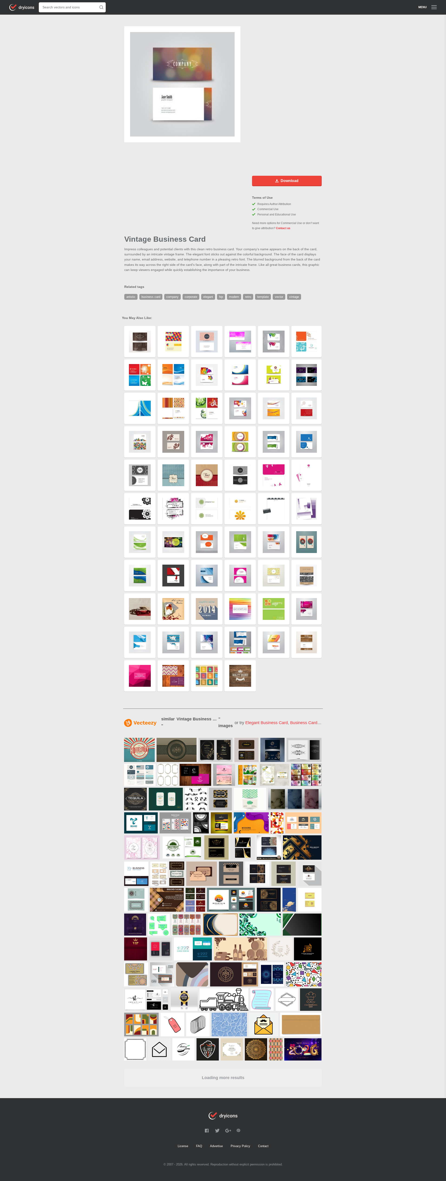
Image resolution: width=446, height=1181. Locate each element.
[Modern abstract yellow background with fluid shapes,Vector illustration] (251, 822)
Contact (263, 1146)
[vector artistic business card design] (201, 822)
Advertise (216, 1146)
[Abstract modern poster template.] (167, 900)
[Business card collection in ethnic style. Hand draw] (269, 847)
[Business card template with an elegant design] (272, 750)
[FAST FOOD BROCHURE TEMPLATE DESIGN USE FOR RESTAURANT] (247, 775)
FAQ (199, 1146)
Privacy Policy (240, 1146)
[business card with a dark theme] (216, 847)
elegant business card (266, 722)
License (183, 1146)
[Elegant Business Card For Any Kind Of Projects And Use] (221, 822)
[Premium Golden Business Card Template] (242, 847)
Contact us (283, 228)
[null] (177, 750)
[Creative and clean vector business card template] (140, 775)
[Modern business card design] (224, 775)
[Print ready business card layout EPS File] (246, 750)
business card (303, 722)
